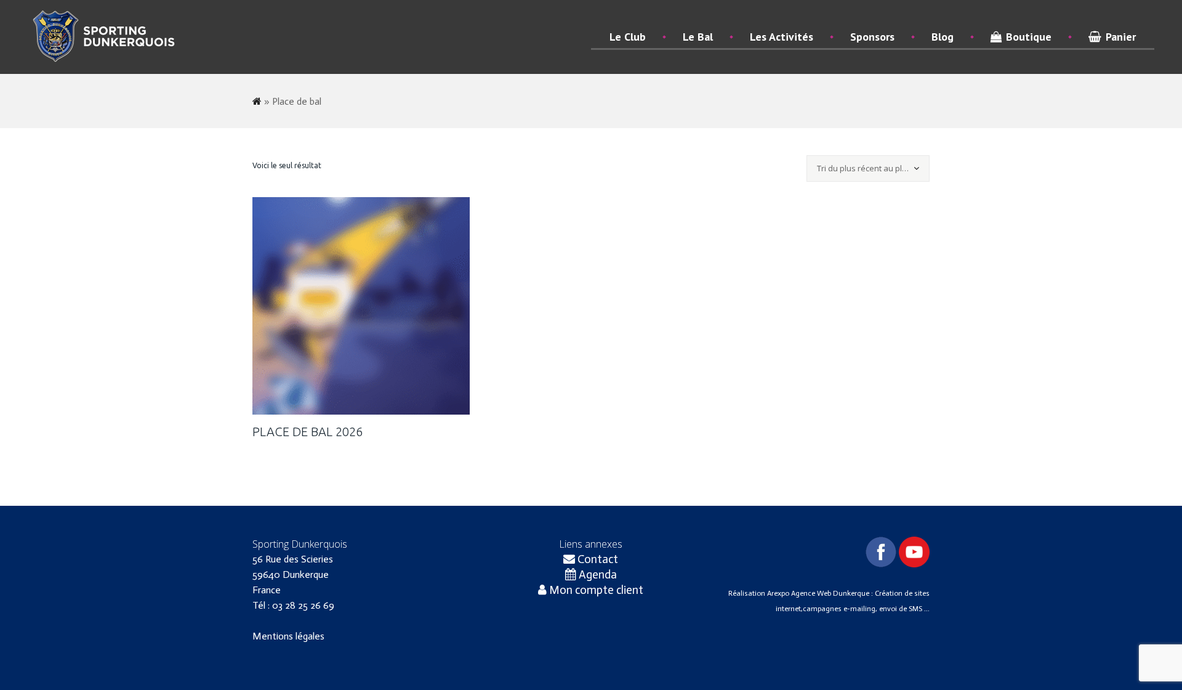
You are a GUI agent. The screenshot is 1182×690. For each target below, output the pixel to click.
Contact (596, 559)
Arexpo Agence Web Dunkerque (819, 593)
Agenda (596, 574)
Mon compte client (595, 590)
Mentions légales (288, 636)
